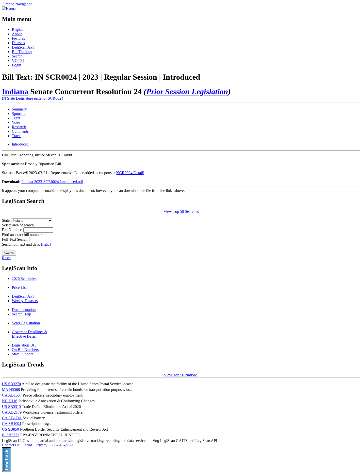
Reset (6, 258)
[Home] (9, 8)
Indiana (15, 91)
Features (18, 38)
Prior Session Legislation (187, 91)
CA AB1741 (12, 418)
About (17, 34)
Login (16, 65)
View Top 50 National (181, 375)
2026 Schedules (24, 278)
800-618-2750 (61, 445)
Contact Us (10, 445)
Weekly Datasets (25, 301)
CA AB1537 (12, 395)
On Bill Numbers (25, 349)
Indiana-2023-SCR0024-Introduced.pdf (52, 182)
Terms (27, 445)
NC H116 (9, 401)
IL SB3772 (10, 435)
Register (18, 29)
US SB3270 (11, 384)
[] (46, 244)
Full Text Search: (16, 239)
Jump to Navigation (17, 4)
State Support (22, 354)
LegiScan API (23, 47)
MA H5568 (11, 389)
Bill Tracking (22, 52)
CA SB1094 (11, 423)
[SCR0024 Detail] (130, 173)
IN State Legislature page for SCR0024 (32, 98)
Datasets (18, 43)
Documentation (24, 310)
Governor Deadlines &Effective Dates (29, 334)
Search (17, 56)
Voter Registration (26, 323)
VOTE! (18, 60)
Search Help (21, 314)
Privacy (41, 445)
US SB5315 (11, 406)
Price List (19, 287)
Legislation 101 (24, 345)
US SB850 (10, 429)
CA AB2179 (12, 412)
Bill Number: (12, 230)
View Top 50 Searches (181, 211)
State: (7, 220)
